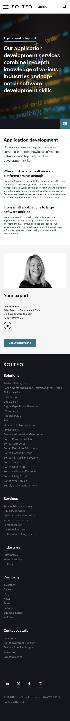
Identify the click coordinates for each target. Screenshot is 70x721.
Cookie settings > (14, 702)
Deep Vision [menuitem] (11, 401)
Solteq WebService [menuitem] (15, 480)
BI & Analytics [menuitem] (12, 392)
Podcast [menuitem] (9, 608)
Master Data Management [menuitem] (20, 425)
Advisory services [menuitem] (14, 510)
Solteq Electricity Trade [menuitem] (18, 453)
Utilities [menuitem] (8, 564)
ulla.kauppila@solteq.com (18, 313)
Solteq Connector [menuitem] (14, 443)
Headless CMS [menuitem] (12, 415)
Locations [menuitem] (10, 638)
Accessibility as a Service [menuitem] (19, 506)
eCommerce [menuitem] (11, 411)
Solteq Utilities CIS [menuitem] (15, 467)
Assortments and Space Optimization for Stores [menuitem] (33, 387)
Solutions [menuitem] (11, 375)
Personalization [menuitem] (13, 524)
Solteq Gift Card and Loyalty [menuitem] (21, 457)
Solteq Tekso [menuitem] (11, 462)
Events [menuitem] (8, 603)
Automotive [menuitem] (11, 554)
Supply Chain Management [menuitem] (20, 485)
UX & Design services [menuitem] (17, 529)
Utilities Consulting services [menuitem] (20, 534)
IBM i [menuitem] (7, 420)
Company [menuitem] (12, 577)
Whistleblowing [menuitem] (13, 656)
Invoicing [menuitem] (9, 652)
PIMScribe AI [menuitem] (11, 429)
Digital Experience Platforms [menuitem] (21, 406)
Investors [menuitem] (9, 584)
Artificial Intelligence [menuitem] (16, 383)
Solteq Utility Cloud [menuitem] (15, 476)
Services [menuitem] (11, 498)
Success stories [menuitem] (13, 612)
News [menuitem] (7, 598)
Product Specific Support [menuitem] (19, 647)
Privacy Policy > (51, 697)
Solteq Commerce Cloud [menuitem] (18, 439)
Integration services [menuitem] (16, 520)
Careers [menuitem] (8, 589)
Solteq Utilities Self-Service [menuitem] (20, 471)
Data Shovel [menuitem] (11, 397)
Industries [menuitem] (12, 547)
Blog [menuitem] (6, 594)
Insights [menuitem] (8, 617)
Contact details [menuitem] (16, 630)
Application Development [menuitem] (19, 515)
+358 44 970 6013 (14, 317)
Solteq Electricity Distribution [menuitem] (22, 448)
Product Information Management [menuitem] (24, 434)
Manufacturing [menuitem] (13, 559)
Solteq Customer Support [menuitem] (19, 642)
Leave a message (20, 342)
